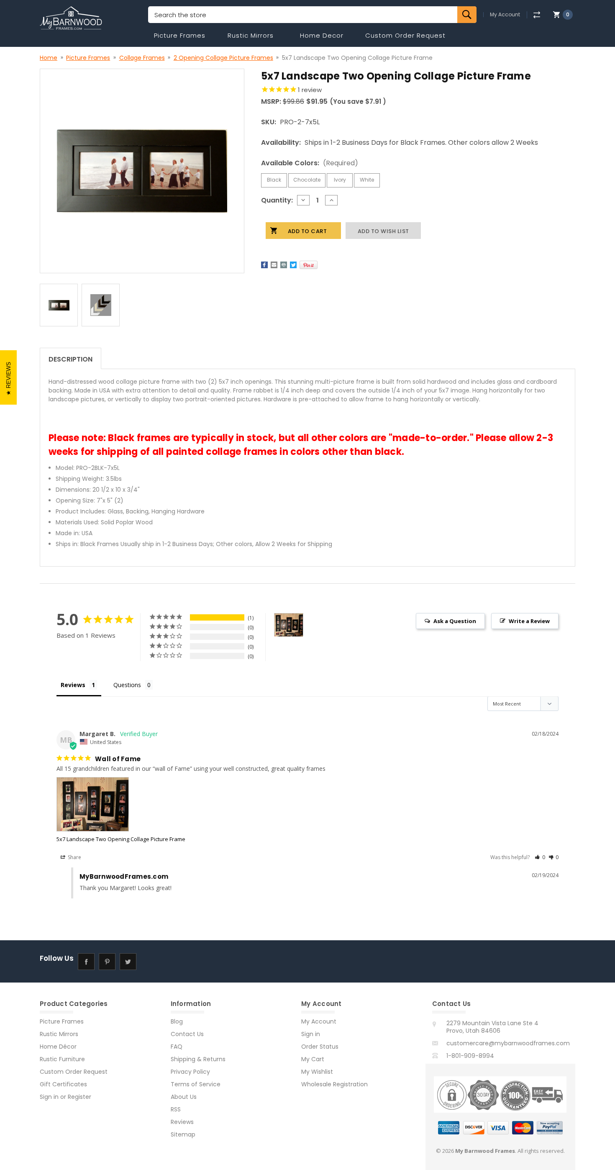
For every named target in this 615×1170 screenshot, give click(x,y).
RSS (176, 1109)
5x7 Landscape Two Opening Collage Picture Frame (120, 839)
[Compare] (536, 14)
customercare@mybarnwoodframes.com (508, 1043)
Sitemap (183, 1134)
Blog (177, 1021)
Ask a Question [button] (454, 621)
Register (79, 1097)
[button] (540, 857)
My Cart (312, 1059)
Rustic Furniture (62, 1059)
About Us (184, 1097)
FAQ (176, 1046)
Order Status (319, 1046)
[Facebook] (264, 265)
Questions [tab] (127, 685)
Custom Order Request (405, 35)
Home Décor (58, 1046)
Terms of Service (195, 1084)
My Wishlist (317, 1071)
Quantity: (277, 200)
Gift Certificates (63, 1084)
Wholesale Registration (334, 1084)
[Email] (274, 265)
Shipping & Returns (198, 1059)
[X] (293, 265)
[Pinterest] (309, 265)
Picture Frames (179, 35)
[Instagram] (148, 961)
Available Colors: (309, 163)
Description (70, 359)
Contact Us (187, 1034)
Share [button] (74, 857)
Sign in (49, 1097)
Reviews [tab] (73, 685)
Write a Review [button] (529, 621)
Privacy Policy (190, 1071)
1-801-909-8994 (470, 1056)
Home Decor (321, 35)
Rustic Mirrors (251, 35)
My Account (505, 14)
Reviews (182, 1122)
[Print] (283, 265)
